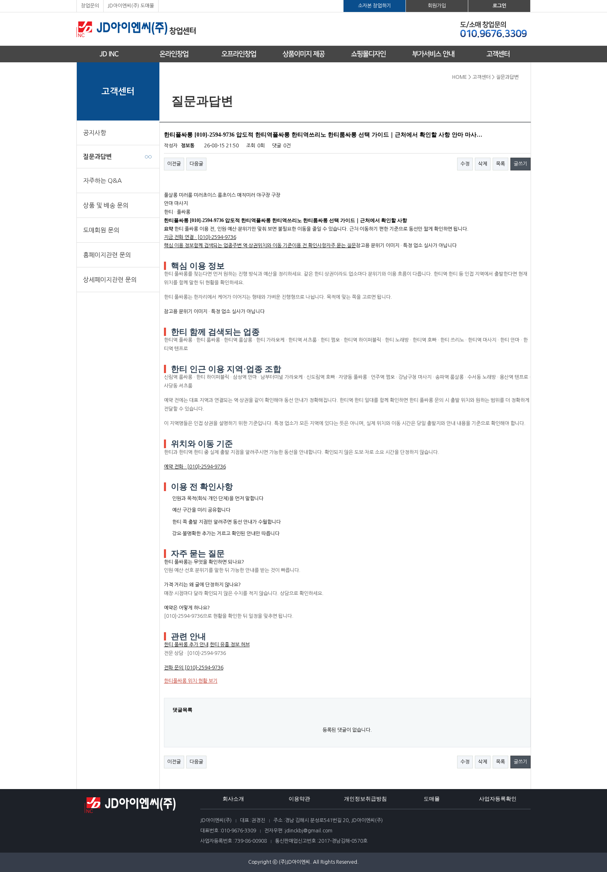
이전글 (174, 163)
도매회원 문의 (101, 230)
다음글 (196, 163)
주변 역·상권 (245, 245)
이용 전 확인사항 (309, 245)
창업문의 (90, 5)
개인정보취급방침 (365, 799)
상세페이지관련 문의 (110, 279)
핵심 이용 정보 (179, 245)
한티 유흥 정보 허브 (230, 644)
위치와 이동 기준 (275, 245)
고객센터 (498, 54)
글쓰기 (520, 163)
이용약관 (299, 799)
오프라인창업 (238, 54)
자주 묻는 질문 (341, 245)
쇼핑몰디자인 (368, 54)
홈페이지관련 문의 (107, 255)
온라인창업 (173, 54)
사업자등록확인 (498, 799)
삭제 (482, 163)
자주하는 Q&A (102, 180)
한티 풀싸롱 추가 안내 (186, 644)
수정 (464, 163)
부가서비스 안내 (433, 54)
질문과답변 (97, 157)
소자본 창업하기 (374, 5)
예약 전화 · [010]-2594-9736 (195, 466)
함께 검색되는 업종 (213, 245)
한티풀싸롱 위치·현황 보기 (191, 680)
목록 (500, 163)
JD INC (109, 54)
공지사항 (94, 133)
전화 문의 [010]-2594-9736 (193, 667)
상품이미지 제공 (303, 54)
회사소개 (233, 799)
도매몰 (432, 799)
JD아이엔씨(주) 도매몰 (131, 5)
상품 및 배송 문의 (105, 205)
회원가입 (437, 5)
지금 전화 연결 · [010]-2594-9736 (200, 237)
